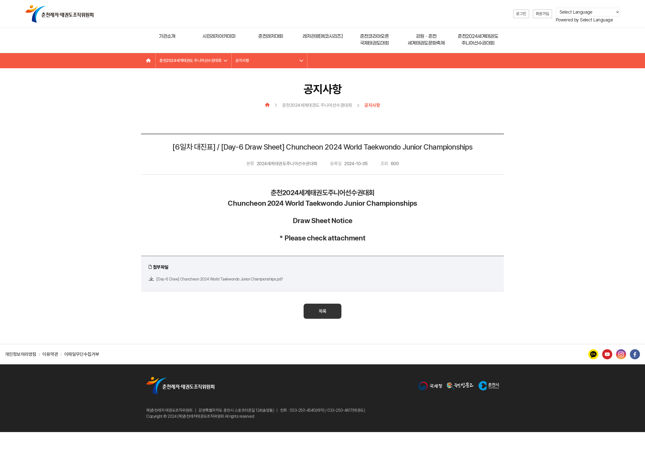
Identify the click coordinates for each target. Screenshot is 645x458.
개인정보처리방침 (20, 354)
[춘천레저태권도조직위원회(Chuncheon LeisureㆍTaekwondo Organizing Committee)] (59, 14)
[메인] (148, 60)
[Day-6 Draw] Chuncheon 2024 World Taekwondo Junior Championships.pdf (219, 279)
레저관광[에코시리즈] (322, 36)
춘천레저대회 (270, 36)
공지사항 (242, 60)
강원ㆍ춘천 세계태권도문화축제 (426, 40)
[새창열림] (430, 386)
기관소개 (167, 36)
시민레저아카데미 (218, 36)
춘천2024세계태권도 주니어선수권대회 (478, 40)
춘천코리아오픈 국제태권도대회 (374, 40)
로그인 (521, 13)
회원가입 (542, 13)
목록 (323, 311)
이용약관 (50, 354)
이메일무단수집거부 (81, 354)
